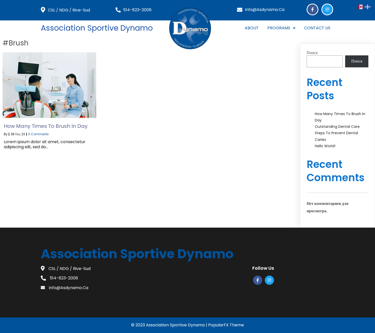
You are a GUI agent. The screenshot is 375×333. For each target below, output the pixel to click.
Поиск (312, 53)
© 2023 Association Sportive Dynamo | (169, 325)
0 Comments (38, 134)
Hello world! (325, 146)
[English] (361, 6)
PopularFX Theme (226, 325)
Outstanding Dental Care (337, 126)
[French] (368, 6)
